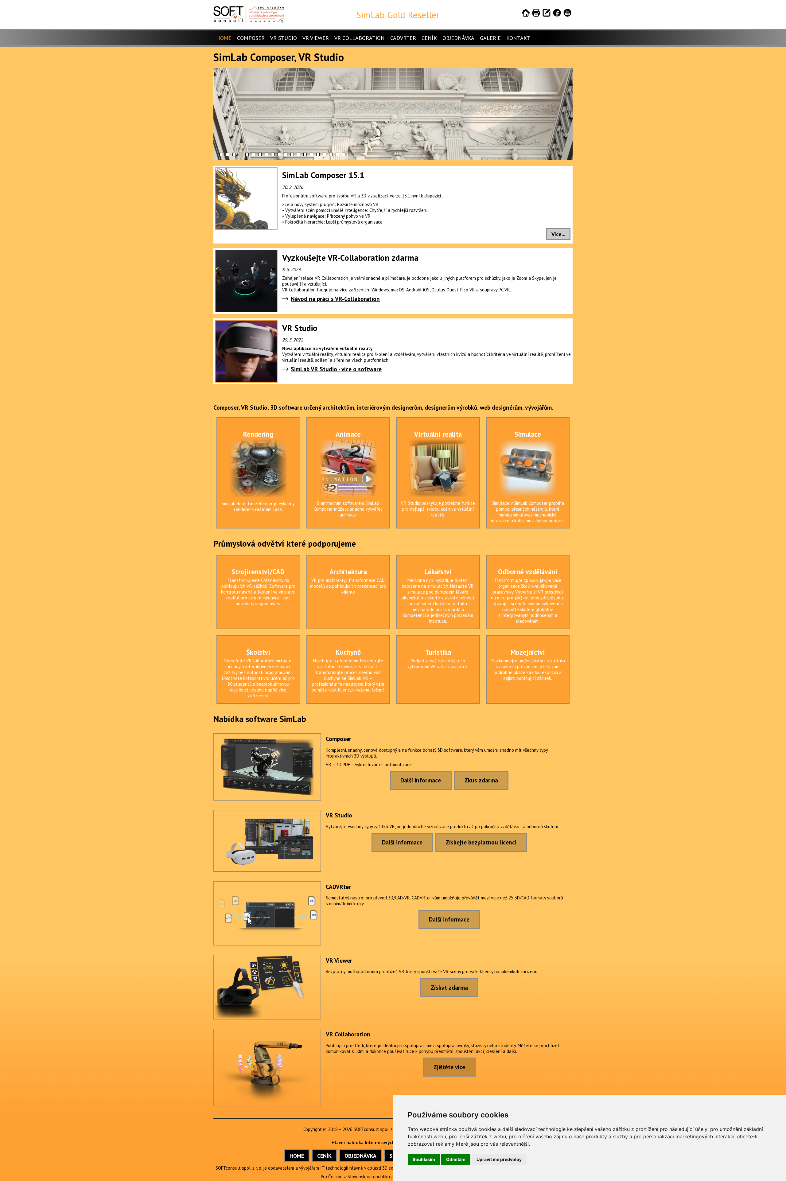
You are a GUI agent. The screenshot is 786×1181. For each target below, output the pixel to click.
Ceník (429, 37)
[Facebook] (557, 14)
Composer (251, 37)
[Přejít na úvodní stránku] (525, 14)
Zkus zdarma (481, 780)
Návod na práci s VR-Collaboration (335, 298)
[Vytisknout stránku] (536, 14)
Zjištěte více (449, 1067)
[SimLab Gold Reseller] (248, 21)
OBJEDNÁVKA (360, 1155)
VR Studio (283, 37)
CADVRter (403, 37)
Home (224, 37)
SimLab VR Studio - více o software (336, 369)
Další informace (420, 780)
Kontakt (518, 37)
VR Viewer (315, 37)
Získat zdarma (449, 987)
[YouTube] (567, 14)
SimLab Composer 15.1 (323, 175)
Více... (558, 234)
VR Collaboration (359, 37)
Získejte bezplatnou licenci (481, 842)
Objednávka (458, 37)
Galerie (490, 37)
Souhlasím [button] (424, 1159)
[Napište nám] (546, 14)
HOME (297, 1155)
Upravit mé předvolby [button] (499, 1159)
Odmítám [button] (455, 1159)
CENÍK (324, 1155)
